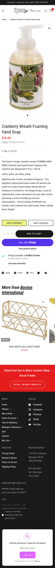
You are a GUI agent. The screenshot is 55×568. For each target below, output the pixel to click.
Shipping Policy (9, 466)
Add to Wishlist (14, 222)
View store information (17, 264)
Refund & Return (9, 458)
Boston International (17, 290)
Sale (4, 431)
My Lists (5, 440)
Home (4, 19)
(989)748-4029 (41, 2)
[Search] (45, 10)
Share (8, 273)
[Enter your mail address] (24, 505)
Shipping (5, 142)
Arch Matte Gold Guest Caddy (24, 346)
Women (5, 409)
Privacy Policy (8, 453)
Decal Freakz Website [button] (27, 384)
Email (4, 499)
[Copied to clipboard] (46, 273)
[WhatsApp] (39, 273)
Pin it (32, 273)
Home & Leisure (9, 418)
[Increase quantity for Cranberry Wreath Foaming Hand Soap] (12, 233)
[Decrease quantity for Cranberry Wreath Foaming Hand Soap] (4, 233)
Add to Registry (40, 222)
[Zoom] (49, 28)
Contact (5, 436)
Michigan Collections (11, 427)
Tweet (20, 273)
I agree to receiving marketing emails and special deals (13, 514)
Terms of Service (9, 462)
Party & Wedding (9, 422)
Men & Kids (7, 413)
